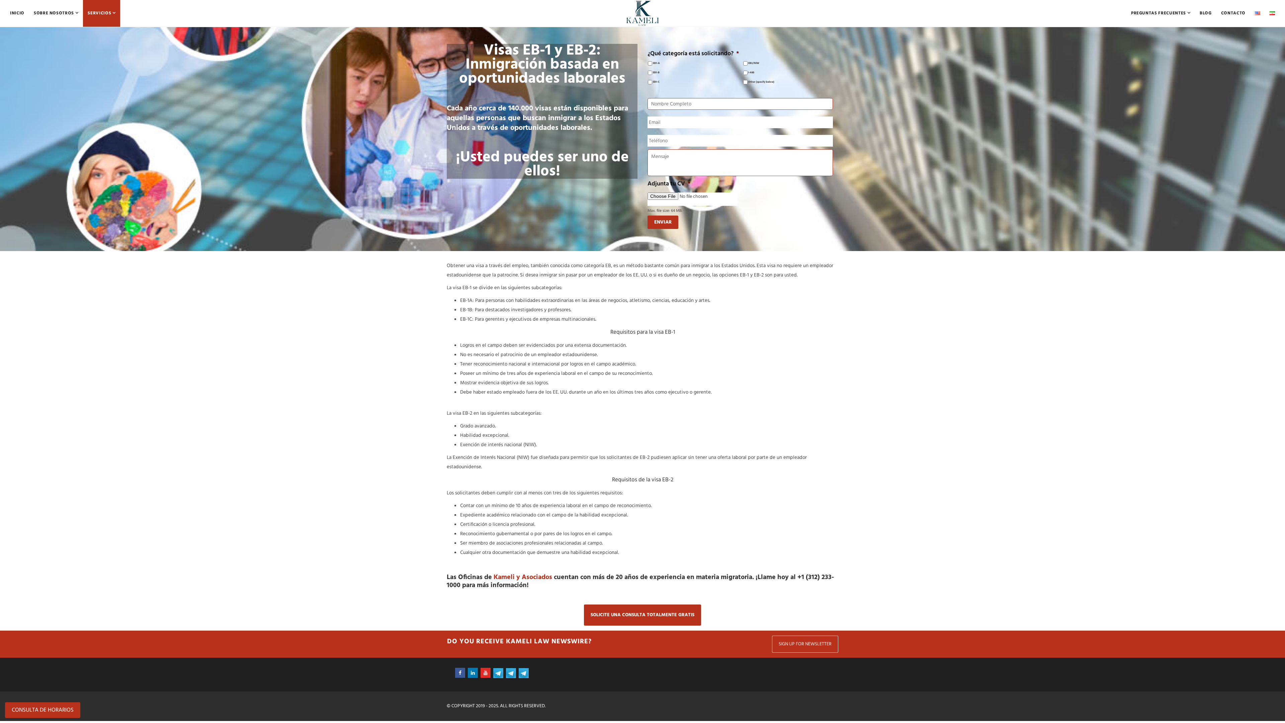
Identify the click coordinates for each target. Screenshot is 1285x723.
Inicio (17, 13)
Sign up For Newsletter (805, 644)
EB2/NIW (753, 63)
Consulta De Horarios (43, 710)
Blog (1206, 13)
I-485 (751, 73)
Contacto (1233, 13)
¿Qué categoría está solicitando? (693, 54)
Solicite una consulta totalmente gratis (642, 615)
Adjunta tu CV (669, 184)
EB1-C (656, 82)
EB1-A (656, 63)
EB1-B (656, 73)
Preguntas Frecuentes (1159, 13)
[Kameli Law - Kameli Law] (642, 13)
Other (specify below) (761, 82)
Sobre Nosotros (54, 13)
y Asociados (523, 577)
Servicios (100, 13)
